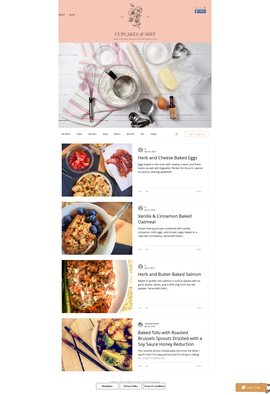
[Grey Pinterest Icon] (200, 8)
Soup (105, 133)
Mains (117, 133)
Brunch (131, 133)
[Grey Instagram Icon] (204, 8)
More (165, 133)
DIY (142, 133)
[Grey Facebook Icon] (196, 8)
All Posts (66, 133)
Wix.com (156, 382)
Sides (79, 133)
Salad (153, 133)
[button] (176, 134)
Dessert (92, 133)
